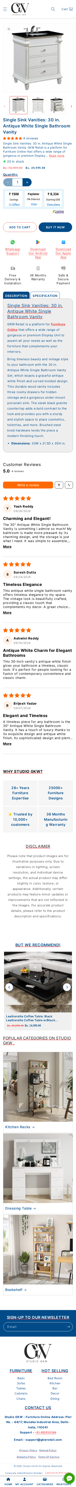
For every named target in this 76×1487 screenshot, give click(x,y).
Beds (21, 1378)
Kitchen (55, 1383)
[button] (5, 9)
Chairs (21, 1398)
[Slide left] (4, 106)
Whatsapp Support (12, 251)
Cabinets (21, 1393)
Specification (45, 296)
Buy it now (55, 227)
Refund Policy (48, 1450)
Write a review (28, 485)
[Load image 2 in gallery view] (37, 105)
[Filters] (59, 485)
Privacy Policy (28, 1450)
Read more (56, 155)
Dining (55, 1398)
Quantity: (10, 175)
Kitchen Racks (17, 1127)
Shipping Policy (26, 1456)
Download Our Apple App (63, 253)
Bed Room (55, 1378)
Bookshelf (13, 1290)
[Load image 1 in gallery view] (18, 105)
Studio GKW (30, 1466)
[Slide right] (71, 106)
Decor (55, 1393)
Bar (54, 1388)
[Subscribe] (68, 1327)
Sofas (21, 1383)
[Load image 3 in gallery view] (57, 105)
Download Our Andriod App (38, 253)
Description (16, 296)
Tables (21, 1388)
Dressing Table (18, 1208)
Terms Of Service (49, 1456)
